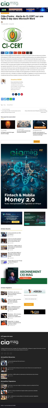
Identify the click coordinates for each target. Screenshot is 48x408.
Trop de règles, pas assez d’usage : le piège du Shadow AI (15, 261)
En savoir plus (13, 90)
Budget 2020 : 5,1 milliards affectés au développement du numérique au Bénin (14, 323)
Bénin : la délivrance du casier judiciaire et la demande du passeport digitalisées (14, 308)
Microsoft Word (10, 104)
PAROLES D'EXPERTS (5, 13)
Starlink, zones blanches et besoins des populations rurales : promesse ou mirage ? (40, 133)
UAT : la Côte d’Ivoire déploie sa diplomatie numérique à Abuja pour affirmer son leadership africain (14, 254)
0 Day (4, 104)
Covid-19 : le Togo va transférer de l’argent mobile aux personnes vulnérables (14, 301)
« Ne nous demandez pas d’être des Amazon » (14, 233)
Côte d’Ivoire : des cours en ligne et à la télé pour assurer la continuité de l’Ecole (14, 293)
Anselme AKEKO (16, 79)
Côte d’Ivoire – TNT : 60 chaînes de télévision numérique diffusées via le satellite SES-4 (14, 315)
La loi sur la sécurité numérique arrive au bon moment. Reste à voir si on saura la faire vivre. (14, 240)
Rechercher (36, 141)
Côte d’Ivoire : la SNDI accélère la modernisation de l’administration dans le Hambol (15, 247)
